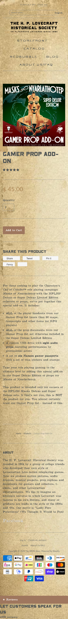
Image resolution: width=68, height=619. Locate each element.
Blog (52, 57)
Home (18, 434)
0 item (28, 5)
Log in (23, 540)
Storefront (32, 41)
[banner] (34, 27)
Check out (42, 5)
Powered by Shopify (50, 551)
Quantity (9, 200)
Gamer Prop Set (28, 403)
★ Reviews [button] (10, 599)
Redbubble (23, 57)
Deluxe (7, 297)
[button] (11, 170)
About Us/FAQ (36, 65)
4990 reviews (9, 617)
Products (27, 434)
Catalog (34, 49)
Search (24, 545)
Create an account (37, 540)
